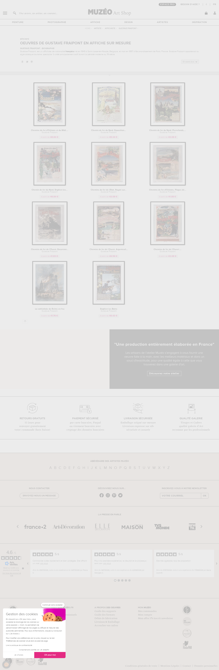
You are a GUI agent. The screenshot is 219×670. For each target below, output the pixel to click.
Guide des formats (104, 615)
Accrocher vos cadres (106, 625)
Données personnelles (206, 666)
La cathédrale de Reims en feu (49, 310)
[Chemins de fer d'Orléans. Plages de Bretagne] (168, 185)
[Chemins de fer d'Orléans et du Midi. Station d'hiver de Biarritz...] (50, 125)
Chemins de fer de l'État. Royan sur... (108, 191)
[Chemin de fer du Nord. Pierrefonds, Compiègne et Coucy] (167, 125)
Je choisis (18, 655)
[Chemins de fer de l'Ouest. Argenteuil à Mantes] (108, 244)
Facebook (22, 61)
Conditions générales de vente (141, 666)
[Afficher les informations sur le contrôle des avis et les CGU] (23, 568)
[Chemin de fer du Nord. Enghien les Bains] (50, 185)
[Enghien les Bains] (109, 304)
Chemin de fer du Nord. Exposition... (108, 131)
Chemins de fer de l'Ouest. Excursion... (49, 250)
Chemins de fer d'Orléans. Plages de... (167, 191)
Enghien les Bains (108, 310)
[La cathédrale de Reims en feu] (49, 304)
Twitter (27, 61)
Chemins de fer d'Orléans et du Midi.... (49, 131)
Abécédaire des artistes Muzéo (109, 461)
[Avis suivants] (217, 563)
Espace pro (167, 4)
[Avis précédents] (28, 563)
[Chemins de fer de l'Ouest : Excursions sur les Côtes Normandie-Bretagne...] (167, 244)
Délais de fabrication (105, 618)
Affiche (95, 22)
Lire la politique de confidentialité (19, 645)
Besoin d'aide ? (190, 4)
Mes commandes (147, 611)
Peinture (17, 22)
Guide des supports (105, 611)
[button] (6, 665)
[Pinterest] (115, 497)
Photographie (57, 22)
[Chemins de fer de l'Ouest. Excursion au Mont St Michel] (49, 244)
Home (87, 28)
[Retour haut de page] (25, 321)
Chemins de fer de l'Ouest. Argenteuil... (109, 250)
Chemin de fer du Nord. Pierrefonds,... (167, 131)
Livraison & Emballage (107, 622)
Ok (204, 496)
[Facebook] (102, 497)
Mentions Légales (169, 666)
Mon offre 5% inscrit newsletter (155, 618)
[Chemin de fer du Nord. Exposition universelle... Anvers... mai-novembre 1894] (108, 125)
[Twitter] (121, 497)
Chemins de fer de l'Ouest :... (168, 250)
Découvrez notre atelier (164, 373)
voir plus (44, 563)
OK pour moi (50, 655)
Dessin (128, 22)
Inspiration (199, 22)
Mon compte (145, 615)
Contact (186, 666)
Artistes (162, 22)
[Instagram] (108, 497)
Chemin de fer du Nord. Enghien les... (50, 191)
